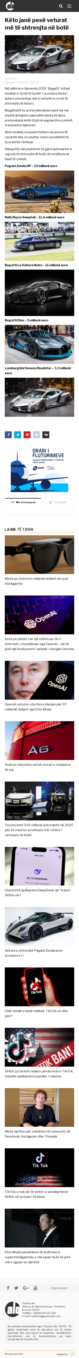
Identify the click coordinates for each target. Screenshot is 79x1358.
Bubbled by (62, 1354)
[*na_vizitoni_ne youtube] (35, 1288)
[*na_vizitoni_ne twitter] (16, 1288)
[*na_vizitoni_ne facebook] (8, 1288)
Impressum (59, 1288)
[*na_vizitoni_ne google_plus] (26, 1288)
